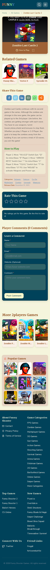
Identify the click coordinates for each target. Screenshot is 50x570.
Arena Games (33, 458)
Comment (9, 273)
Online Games (33, 477)
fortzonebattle (34, 550)
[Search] (39, 4)
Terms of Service (13, 435)
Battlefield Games (36, 472)
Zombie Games (34, 427)
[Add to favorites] (14, 66)
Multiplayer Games (36, 431)
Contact (9, 426)
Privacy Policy (11, 430)
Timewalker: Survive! (37, 533)
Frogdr (30, 546)
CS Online (6, 512)
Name (7, 240)
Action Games (33, 445)
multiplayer (8, 183)
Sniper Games (33, 481)
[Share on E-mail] (28, 97)
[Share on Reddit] (41, 97)
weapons (36, 183)
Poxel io (31, 498)
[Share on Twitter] (15, 97)
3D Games (32, 436)
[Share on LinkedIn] (22, 97)
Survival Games (34, 454)
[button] (6, 201)
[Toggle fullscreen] (33, 50)
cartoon (26, 179)
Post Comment (14, 295)
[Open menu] (45, 4)
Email (7, 251)
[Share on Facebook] (9, 97)
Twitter (9, 546)
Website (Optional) (12, 262)
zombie (18, 183)
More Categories (35, 486)
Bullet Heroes (9, 507)
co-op (34, 179)
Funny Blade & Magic (37, 512)
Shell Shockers (34, 507)
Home (4, 13)
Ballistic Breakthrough (33, 527)
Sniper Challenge (35, 516)
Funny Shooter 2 (10, 498)
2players (17, 179)
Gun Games (32, 440)
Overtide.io (32, 503)
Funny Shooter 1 (10, 503)
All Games (15, 13)
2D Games (32, 468)
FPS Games (32, 422)
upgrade (27, 183)
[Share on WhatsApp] (34, 97)
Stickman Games (35, 463)
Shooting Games (35, 449)
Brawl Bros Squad (35, 521)
